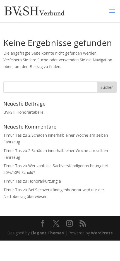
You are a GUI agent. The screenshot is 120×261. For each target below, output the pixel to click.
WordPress (102, 233)
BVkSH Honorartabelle (23, 112)
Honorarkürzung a (44, 181)
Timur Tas (12, 135)
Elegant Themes (47, 233)
